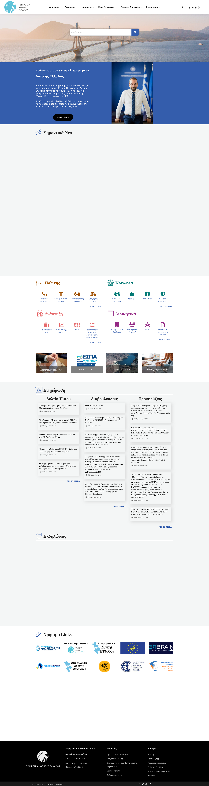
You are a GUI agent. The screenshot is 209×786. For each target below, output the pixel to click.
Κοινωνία (124, 283)
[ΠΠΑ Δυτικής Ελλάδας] (61, 325)
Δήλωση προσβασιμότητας (159, 734)
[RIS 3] (76, 325)
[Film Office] (147, 294)
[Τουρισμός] (132, 294)
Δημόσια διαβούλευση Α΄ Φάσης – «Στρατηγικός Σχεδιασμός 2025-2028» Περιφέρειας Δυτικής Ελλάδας (104, 420)
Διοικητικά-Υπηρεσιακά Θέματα (163, 332)
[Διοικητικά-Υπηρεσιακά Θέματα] (162, 324)
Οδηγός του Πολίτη (115, 721)
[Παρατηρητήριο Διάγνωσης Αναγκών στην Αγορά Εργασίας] (92, 325)
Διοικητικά (125, 314)
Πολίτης (52, 283)
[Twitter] (192, 7)
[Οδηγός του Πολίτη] (93, 294)
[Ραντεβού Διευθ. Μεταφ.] (61, 294)
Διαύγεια (151, 738)
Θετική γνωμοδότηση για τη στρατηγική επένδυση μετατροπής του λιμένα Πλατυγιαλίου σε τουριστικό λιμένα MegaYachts (57, 466)
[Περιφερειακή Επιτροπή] (132, 324)
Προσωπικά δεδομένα (157, 725)
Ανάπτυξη (54, 314)
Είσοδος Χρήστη (113, 733)
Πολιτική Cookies (69, 683)
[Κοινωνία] (111, 282)
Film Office (147, 299)
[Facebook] (189, 7)
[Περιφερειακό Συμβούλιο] (117, 324)
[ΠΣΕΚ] (147, 324)
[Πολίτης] (40, 283)
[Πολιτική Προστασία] (162, 294)
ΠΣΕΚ (147, 329)
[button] (182, 7)
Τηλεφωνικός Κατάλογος (117, 717)
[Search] (135, 32)
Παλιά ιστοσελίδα (114, 737)
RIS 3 (77, 330)
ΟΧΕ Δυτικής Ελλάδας (94, 406)
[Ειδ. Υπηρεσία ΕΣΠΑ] (46, 325)
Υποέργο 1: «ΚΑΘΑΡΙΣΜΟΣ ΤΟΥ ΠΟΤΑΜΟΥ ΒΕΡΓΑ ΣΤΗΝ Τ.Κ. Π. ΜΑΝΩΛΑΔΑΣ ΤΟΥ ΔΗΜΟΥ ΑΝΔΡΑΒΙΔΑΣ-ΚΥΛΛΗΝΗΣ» (150, 511)
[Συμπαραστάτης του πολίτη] (77, 294)
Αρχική (151, 717)
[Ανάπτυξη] (40, 313)
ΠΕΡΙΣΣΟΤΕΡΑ (73, 481)
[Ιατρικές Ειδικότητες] (44, 294)
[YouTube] (195, 7)
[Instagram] (198, 7)
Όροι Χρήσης (153, 721)
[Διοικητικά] (111, 313)
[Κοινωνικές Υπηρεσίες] (117, 294)
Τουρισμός (132, 299)
